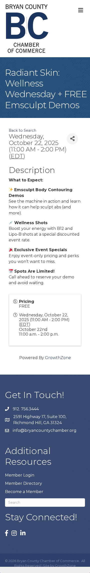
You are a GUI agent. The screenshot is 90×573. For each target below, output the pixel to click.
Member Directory (23, 483)
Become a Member (24, 491)
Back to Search (22, 130)
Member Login (19, 475)
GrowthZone (58, 357)
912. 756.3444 (26, 409)
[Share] (72, 138)
